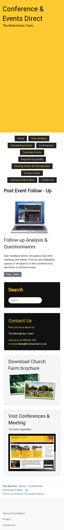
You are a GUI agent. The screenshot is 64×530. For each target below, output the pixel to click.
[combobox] (25, 300)
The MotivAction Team (21, 333)
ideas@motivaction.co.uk (32, 343)
